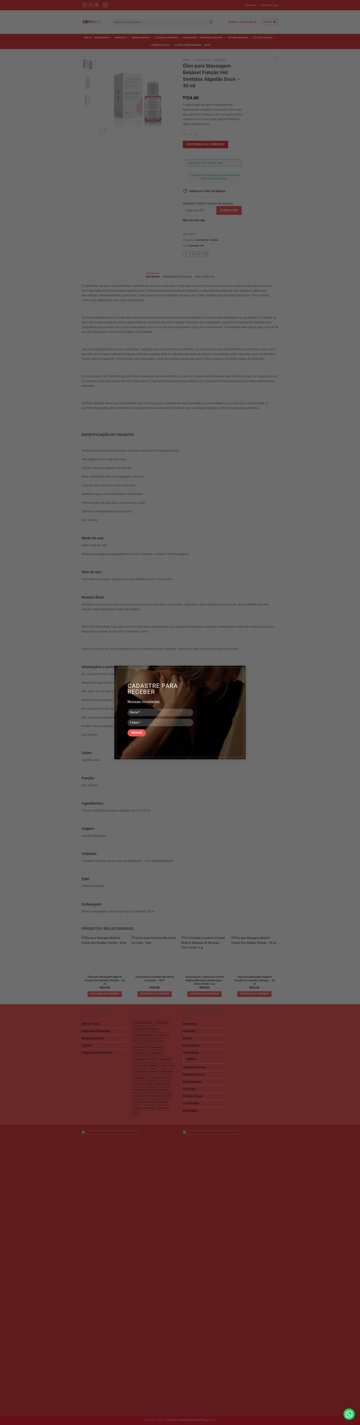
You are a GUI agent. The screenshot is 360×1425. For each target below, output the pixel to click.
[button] (349, 1414)
